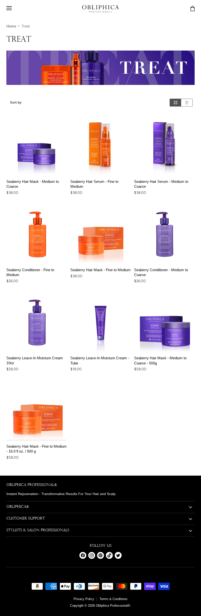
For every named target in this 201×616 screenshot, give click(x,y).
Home (11, 26)
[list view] (187, 103)
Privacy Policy (84, 599)
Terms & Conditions (113, 599)
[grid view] (175, 103)
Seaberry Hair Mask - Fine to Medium (100, 270)
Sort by (16, 103)
